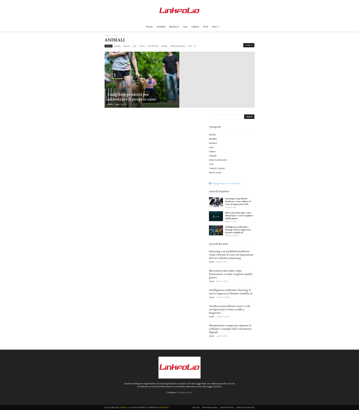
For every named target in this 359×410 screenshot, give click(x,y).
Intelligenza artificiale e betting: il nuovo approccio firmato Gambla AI (238, 230)
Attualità (161, 26)
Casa (185, 26)
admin (110, 104)
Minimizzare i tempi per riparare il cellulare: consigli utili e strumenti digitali (230, 329)
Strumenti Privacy (227, 407)
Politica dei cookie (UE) (245, 407)
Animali (108, 46)
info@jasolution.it (185, 392)
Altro (214, 26)
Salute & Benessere (177, 46)
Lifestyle (164, 46)
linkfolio (123, 407)
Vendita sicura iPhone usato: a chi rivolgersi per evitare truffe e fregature (229, 309)
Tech (205, 26)
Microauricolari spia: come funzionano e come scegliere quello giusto (239, 215)
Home (149, 26)
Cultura (195, 26)
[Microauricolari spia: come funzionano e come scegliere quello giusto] (216, 216)
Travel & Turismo (217, 168)
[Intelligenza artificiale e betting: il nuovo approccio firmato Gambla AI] (216, 230)
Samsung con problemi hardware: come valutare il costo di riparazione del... (238, 201)
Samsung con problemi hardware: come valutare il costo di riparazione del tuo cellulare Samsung (231, 255)
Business (174, 26)
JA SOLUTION (163, 407)
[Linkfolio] (179, 11)
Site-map (196, 407)
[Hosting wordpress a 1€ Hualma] (224, 183)
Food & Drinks (153, 46)
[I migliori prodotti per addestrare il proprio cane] (142, 84)
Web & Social (215, 172)
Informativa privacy (210, 407)
